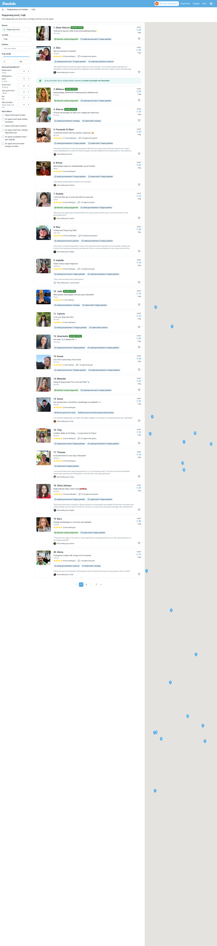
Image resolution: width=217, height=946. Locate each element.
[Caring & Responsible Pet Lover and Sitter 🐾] (88, 384)
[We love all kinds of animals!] (88, 60)
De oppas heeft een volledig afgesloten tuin (16, 131)
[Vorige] (76, 584)
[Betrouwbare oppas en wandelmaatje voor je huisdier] (88, 173)
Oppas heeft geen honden (15, 115)
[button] (154, 732)
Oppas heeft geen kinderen (15, 126)
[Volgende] (101, 584)
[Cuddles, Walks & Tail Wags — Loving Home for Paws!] (88, 436)
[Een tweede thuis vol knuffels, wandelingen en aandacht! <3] (88, 409)
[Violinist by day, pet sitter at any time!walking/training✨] (88, 33)
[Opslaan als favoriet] (139, 38)
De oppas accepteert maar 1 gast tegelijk (16, 138)
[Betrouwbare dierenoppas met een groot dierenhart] (88, 298)
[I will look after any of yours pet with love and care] (88, 206)
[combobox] (16, 29)
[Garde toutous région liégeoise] (88, 271)
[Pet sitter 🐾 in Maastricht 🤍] (88, 342)
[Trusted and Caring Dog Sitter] (88, 239)
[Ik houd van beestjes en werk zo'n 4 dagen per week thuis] (88, 115)
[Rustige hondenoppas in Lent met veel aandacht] (88, 531)
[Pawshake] (9, 3)
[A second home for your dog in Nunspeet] (88, 464)
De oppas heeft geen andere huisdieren (16, 120)
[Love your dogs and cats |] (88, 320)
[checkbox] (3, 115)
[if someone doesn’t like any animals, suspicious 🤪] (88, 141)
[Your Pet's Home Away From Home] (88, 363)
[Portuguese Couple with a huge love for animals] (88, 563)
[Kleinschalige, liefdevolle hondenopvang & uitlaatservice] (88, 95)
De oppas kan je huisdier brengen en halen (14, 144)
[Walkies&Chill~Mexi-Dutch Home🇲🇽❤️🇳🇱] (88, 497)
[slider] (3, 57)
